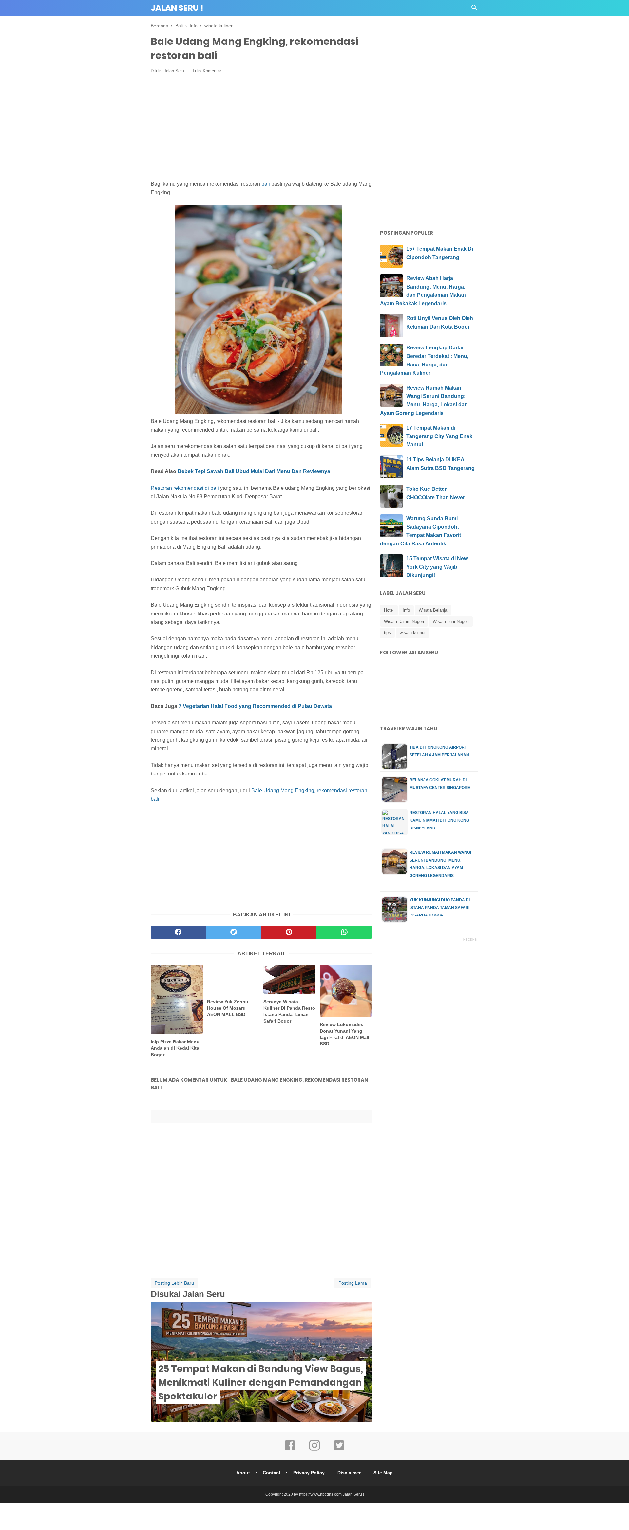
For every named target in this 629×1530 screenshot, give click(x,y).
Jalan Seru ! (177, 8)
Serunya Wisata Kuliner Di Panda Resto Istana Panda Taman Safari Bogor (289, 1011)
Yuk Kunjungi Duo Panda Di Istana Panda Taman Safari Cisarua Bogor (440, 908)
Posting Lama (352, 1283)
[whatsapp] (344, 932)
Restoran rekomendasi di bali (185, 488)
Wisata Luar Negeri (451, 621)
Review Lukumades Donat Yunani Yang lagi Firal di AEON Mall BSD (344, 1034)
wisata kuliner (413, 632)
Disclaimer (349, 1472)
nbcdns (470, 939)
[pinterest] (289, 932)
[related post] (177, 999)
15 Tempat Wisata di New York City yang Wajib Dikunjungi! (437, 567)
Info (406, 610)
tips (387, 632)
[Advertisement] (261, 127)
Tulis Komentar (206, 70)
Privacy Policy (309, 1472)
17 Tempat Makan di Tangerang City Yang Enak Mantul (439, 436)
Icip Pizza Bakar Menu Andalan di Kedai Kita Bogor (175, 1048)
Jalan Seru (174, 70)
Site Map (383, 1472)
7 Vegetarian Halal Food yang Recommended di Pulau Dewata (256, 706)
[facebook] (178, 932)
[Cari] (474, 9)
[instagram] (314, 1450)
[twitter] (233, 932)
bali (265, 184)
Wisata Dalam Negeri (404, 621)
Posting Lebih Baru (174, 1283)
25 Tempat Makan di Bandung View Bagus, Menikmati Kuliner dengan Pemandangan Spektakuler (260, 1382)
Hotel (389, 610)
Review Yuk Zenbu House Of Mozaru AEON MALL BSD (227, 1008)
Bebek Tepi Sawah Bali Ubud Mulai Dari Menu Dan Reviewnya (254, 471)
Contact (271, 1472)
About (243, 1472)
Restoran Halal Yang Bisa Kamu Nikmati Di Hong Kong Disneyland (439, 820)
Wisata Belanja (433, 610)
